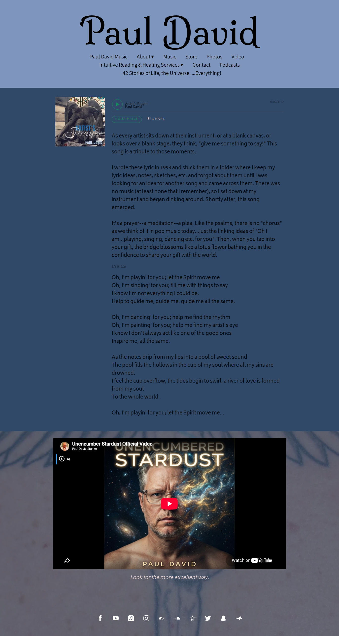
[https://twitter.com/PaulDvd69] (208, 618)
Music (169, 56)
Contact (201, 64)
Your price (126, 119)
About (143, 56)
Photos (214, 56)
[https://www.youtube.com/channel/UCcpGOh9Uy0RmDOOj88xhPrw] (116, 618)
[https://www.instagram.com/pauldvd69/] (146, 618)
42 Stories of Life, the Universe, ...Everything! (172, 72)
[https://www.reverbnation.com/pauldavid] (193, 618)
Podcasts (230, 64)
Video (238, 56)
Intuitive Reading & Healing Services (139, 64)
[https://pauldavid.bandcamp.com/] (162, 618)
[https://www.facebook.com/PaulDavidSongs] (100, 618)
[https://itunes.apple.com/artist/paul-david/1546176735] (131, 618)
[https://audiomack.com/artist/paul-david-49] (239, 618)
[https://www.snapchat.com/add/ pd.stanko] (223, 618)
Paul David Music (109, 56)
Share (158, 119)
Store (191, 56)
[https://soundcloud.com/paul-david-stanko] (177, 618)
